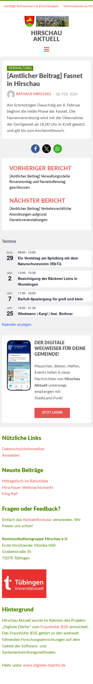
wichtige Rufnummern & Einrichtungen (31, 6)
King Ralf (10, 494)
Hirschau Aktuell (46, 36)
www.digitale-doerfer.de (44, 665)
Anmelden (11, 455)
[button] (35, 148)
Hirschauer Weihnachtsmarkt (27, 488)
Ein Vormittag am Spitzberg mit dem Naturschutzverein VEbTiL (48, 261)
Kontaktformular (37, 520)
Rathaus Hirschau (33, 94)
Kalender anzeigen (16, 324)
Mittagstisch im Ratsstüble (25, 481)
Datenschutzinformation (23, 449)
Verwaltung (20, 68)
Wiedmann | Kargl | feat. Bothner (45, 313)
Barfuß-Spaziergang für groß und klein (50, 298)
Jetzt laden (52, 412)
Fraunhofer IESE (54, 627)
